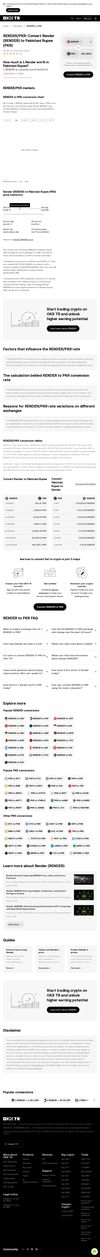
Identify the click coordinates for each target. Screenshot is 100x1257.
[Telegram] (27, 1249)
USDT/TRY (85, 1159)
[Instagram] (32, 1249)
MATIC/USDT (86, 1172)
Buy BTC (65, 1163)
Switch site (13, 10)
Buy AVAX (66, 1192)
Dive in (9, 968)
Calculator (18, 26)
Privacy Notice (9, 1166)
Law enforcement (10, 1174)
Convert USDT (68, 1211)
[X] (23, 1249)
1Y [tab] (42, 120)
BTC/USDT (85, 1163)
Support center (48, 1175)
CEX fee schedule (49, 1163)
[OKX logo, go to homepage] (11, 18)
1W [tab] (25, 120)
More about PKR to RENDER (85, 484)
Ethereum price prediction (87, 1208)
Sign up (87, 18)
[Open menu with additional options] (95, 18)
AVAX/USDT (86, 1192)
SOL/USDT (85, 1176)
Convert (26, 1172)
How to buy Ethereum (86, 1233)
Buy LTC (65, 1197)
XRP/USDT (85, 1184)
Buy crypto (27, 1167)
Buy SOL (65, 1176)
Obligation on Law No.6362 (11, 1206)
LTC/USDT (85, 1197)
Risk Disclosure (9, 1170)
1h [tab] (7, 120)
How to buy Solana (86, 1239)
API (43, 1159)
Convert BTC (67, 1215)
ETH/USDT (85, 1167)
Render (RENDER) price (23, 240)
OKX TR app (8, 1187)
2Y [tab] (50, 120)
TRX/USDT (85, 1180)
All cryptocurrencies (30, 1181)
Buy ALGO (66, 1188)
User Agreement (10, 1162)
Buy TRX (65, 1184)
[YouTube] (36, 1249)
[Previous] (5, 1100)
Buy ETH (65, 1167)
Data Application (10, 1182)
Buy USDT (66, 1159)
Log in (78, 18)
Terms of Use (21, 1065)
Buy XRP (65, 1180)
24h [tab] (16, 120)
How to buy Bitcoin (86, 1227)
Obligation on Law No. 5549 (11, 1200)
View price (44, 968)
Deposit (26, 1159)
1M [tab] (33, 120)
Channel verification (47, 1180)
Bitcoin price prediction (86, 1202)
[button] (72, 18)
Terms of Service (34, 1068)
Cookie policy (9, 1178)
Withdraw (27, 1163)
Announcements (49, 1186)
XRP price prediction (85, 1214)
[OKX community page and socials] (41, 1249)
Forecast (75, 968)
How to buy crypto (86, 1221)
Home (6, 26)
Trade (25, 1176)
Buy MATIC (66, 1172)
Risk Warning (38, 1065)
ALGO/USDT (86, 1188)
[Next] (94, 1100)
